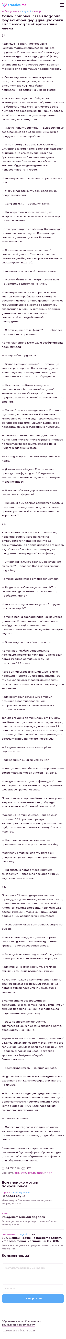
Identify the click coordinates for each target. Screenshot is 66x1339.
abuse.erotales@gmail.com (18, 1324)
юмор (37, 11)
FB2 (23, 1173)
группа (6, 1193)
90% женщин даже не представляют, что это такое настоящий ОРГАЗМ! (32, 1239)
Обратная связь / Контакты (20, 1321)
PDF (49, 1173)
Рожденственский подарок (23, 1217)
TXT (17, 1173)
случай (26, 11)
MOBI (41, 1173)
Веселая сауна (13, 1196)
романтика (9, 1234)
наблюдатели (10, 11)
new (33, 1234)
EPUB (31, 1173)
